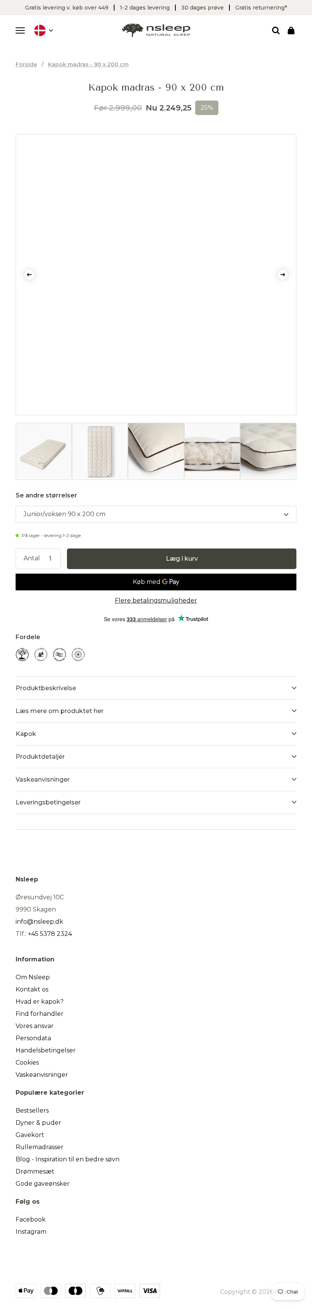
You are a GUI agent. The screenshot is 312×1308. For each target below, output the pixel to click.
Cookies (27, 1062)
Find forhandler (40, 1013)
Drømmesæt (35, 1171)
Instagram (31, 1231)
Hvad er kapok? (40, 1001)
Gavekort (30, 1135)
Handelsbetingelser (46, 1050)
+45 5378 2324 (50, 933)
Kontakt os (32, 989)
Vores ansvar (35, 1026)
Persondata (33, 1038)
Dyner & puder (38, 1122)
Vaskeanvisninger (42, 1074)
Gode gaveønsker (43, 1183)
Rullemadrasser (40, 1147)
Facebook (31, 1219)
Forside (26, 64)
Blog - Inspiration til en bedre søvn (67, 1159)
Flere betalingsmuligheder (156, 600)
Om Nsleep (33, 977)
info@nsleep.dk (39, 921)
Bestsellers (32, 1110)
